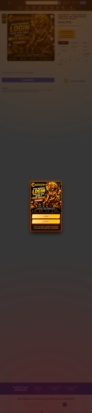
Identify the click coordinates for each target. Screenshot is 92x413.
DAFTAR (46, 221)
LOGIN (46, 216)
